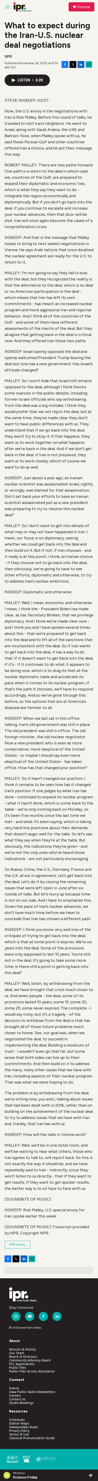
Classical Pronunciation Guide (32, 1438)
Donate (83, 7)
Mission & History (22, 1349)
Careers (15, 1395)
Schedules (17, 1419)
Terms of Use (19, 1434)
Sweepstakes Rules (23, 1427)
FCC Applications (22, 1364)
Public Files (17, 1367)
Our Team (16, 1353)
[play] (7, 1475)
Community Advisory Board (30, 1360)
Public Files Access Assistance (31, 1371)
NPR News (17, 1245)
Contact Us (17, 1399)
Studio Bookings (21, 1403)
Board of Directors (23, 1356)
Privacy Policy (19, 1430)
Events (14, 1388)
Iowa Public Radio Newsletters (32, 1392)
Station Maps (19, 1423)
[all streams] (92, 1475)
